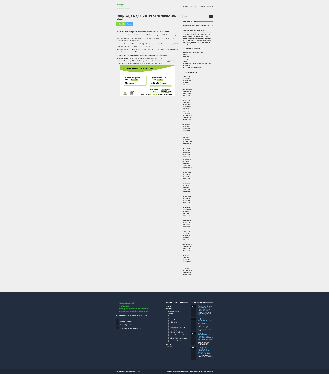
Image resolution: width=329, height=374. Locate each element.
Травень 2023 (186, 154)
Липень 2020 (186, 226)
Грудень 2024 (186, 113)
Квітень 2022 (186, 183)
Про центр (193, 6)
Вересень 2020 (186, 222)
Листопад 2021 (187, 191)
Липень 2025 (186, 98)
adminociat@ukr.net (125, 325)
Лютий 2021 (185, 211)
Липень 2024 (186, 124)
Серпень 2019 (186, 250)
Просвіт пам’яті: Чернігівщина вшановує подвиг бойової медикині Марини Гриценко (196, 37)
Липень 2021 (186, 200)
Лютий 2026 (185, 82)
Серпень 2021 (186, 198)
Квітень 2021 (186, 207)
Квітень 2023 (186, 157)
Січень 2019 (185, 266)
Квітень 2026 (186, 78)
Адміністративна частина (176, 319)
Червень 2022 (186, 178)
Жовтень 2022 (186, 170)
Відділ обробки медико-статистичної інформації (176, 331)
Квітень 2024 (186, 130)
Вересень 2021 (186, 196)
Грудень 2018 (186, 268)
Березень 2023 (186, 159)
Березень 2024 (186, 133)
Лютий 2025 (185, 109)
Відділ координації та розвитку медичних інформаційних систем (178, 337)
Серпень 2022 (186, 174)
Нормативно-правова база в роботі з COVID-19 (196, 63)
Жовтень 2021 (186, 194)
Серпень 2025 (186, 95)
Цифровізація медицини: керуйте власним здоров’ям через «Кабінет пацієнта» (196, 29)
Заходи (184, 54)
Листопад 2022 (187, 168)
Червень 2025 (186, 100)
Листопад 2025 (187, 89)
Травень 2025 (186, 102)
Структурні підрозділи (174, 315)
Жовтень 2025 (186, 91)
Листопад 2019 (187, 244)
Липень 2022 (186, 176)
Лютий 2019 (185, 264)
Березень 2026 (186, 80)
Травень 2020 (186, 231)
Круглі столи (186, 56)
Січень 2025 (185, 111)
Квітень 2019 (186, 259)
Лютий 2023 (185, 161)
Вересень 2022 (186, 172)
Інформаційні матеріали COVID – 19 (193, 52)
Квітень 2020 (186, 233)
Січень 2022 (185, 187)
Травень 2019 (186, 257)
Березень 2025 (186, 106)
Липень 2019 (186, 253)
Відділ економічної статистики (178, 325)
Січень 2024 (185, 137)
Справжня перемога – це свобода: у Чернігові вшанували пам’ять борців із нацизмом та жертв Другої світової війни (196, 42)
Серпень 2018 (186, 277)
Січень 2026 (185, 85)
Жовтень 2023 (186, 143)
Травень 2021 (186, 205)
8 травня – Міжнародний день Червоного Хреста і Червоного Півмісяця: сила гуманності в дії (197, 33)
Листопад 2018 (187, 270)
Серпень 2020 (186, 224)
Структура (170, 313)
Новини (202, 6)
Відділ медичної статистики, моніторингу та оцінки (177, 327)
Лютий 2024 (185, 135)
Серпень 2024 (186, 122)
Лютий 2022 (185, 185)
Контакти (210, 6)
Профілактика (186, 65)
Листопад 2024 (187, 115)
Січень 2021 (185, 213)
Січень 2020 (185, 240)
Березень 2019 (186, 261)
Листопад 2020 (187, 218)
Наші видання (187, 59)
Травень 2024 (186, 128)
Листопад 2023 (187, 141)
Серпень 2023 (186, 148)
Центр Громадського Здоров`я (192, 67)
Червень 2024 (186, 126)
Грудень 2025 (186, 87)
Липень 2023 (186, 150)
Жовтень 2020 (186, 220)
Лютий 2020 (185, 237)
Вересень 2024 (186, 119)
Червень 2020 (186, 229)
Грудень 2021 (186, 189)
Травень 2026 (186, 76)
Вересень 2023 (186, 146)
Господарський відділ (175, 340)
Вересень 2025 (186, 93)
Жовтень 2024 (186, 117)
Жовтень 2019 (186, 246)
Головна (185, 6)
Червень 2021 (186, 202)
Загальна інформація (173, 311)
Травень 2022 (186, 181)
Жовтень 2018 (186, 272)
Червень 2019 (186, 255)
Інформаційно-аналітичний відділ (178, 334)
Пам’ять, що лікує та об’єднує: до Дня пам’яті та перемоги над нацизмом (197, 26)
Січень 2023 (185, 163)
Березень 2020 (186, 235)
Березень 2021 (186, 209)
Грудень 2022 (186, 165)
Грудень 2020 (186, 216)
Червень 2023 (186, 152)
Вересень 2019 (186, 248)
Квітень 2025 (186, 104)
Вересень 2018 (186, 274)
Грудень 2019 (186, 242)
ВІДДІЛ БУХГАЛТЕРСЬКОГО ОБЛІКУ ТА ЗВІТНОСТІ (179, 321)
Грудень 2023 (186, 139)
